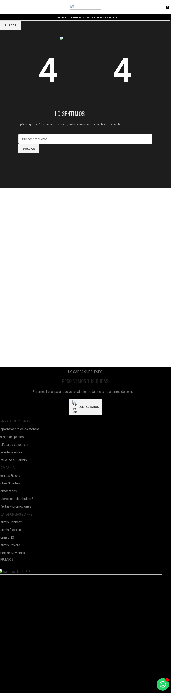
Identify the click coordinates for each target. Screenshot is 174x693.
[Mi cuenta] (161, 6)
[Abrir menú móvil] (5, 6)
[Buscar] (11, 6)
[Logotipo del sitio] (85, 6)
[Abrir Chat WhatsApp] (163, 684)
